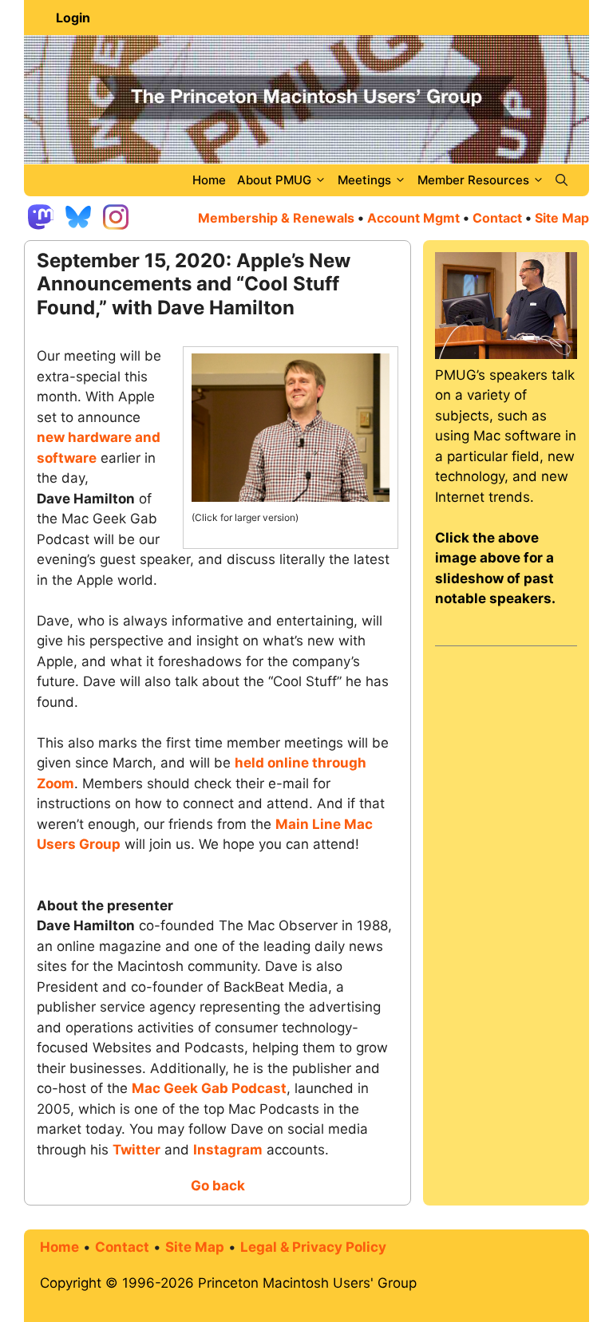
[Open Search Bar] (561, 180)
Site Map (194, 1247)
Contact (497, 218)
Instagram (228, 1150)
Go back (218, 1186)
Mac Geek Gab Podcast (209, 1088)
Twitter (136, 1150)
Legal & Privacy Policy (313, 1247)
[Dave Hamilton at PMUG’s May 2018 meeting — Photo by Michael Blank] (291, 498)
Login (73, 18)
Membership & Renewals (276, 218)
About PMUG (274, 179)
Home (209, 179)
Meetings (364, 179)
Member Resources (473, 179)
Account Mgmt (413, 218)
